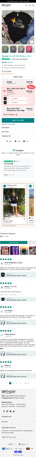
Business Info (6, 416)
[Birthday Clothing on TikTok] (14, 411)
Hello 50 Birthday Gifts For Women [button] (16, 323)
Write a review (13, 242)
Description (6, 127)
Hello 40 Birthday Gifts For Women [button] (16, 275)
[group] (14, 204)
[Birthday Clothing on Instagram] (7, 411)
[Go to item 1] (5, 250)
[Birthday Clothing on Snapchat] (10, 411)
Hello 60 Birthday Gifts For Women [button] (16, 300)
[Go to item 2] (14, 250)
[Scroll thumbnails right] (34, 250)
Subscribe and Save (9, 427)
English (10, 444)
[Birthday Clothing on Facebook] (4, 411)
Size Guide (7, 71)
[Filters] (30, 242)
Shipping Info (6, 136)
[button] (18, 82)
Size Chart (5, 132)
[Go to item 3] (24, 250)
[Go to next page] (29, 383)
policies (4, 421)
